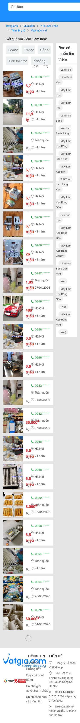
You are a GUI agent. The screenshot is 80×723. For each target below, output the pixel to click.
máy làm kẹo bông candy (63, 250)
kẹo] (63, 332)
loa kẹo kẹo (63, 217)
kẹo (63, 281)
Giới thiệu (32, 662)
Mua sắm (29, 25)
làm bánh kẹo (64, 79)
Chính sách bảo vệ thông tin (36, 699)
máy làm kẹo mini (63, 168)
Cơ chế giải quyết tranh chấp (37, 688)
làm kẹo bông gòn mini (63, 268)
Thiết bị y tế (18, 30)
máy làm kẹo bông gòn (63, 294)
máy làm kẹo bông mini (63, 319)
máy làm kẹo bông (63, 143)
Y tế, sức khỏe (49, 25)
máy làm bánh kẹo (63, 156)
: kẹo (63, 306)
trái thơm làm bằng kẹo (64, 184)
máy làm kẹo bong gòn (63, 202)
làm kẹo (66, 69)
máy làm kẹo (63, 92)
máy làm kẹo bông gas (63, 233)
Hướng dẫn (33, 668)
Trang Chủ (12, 25)
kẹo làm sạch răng (63, 130)
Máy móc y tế (39, 30)
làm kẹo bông (63, 117)
